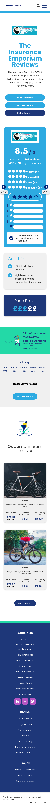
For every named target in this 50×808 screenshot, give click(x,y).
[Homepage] (12, 6)
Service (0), (23, 369)
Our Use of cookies (25, 780)
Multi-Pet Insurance (25, 746)
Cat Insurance (25, 729)
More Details (35, 803)
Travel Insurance (25, 649)
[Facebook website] (25, 702)
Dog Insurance (25, 724)
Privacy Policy (25, 775)
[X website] (33, 702)
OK (45, 803)
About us (25, 639)
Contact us (25, 694)
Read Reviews (25, 97)
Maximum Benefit (25, 752)
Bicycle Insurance (25, 671)
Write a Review (25, 105)
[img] (38, 5)
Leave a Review (25, 677)
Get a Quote (23, 112)
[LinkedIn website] (17, 702)
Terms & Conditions (25, 769)
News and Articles (25, 688)
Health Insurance (25, 660)
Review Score (25, 682)
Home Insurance (25, 654)
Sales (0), (33, 369)
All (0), (5, 369)
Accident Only (25, 741)
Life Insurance (25, 666)
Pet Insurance (25, 718)
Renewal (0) (42, 369)
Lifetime (25, 735)
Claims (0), (13, 369)
